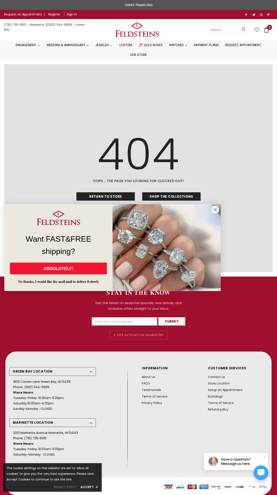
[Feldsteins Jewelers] (137, 29)
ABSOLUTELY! (58, 268)
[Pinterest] (270, 15)
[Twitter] (255, 15)
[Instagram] (262, 15)
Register (54, 14)
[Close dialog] (215, 209)
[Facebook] (248, 15)
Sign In (72, 14)
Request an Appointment (23, 14)
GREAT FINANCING (139, 5)
